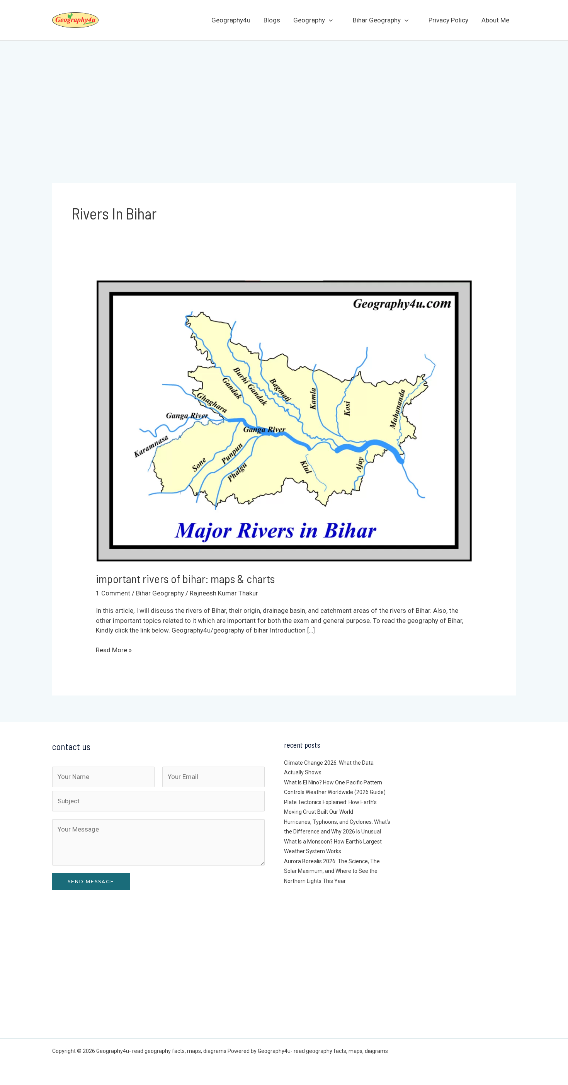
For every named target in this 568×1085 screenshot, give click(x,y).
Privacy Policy (448, 20)
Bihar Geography (377, 20)
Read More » (114, 650)
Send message (91, 881)
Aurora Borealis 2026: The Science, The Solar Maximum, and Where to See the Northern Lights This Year (332, 871)
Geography (309, 20)
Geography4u (230, 20)
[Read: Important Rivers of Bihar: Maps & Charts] (284, 420)
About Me (495, 20)
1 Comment (113, 593)
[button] (329, 20)
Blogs (272, 20)
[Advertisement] (284, 98)
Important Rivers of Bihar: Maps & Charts (185, 578)
